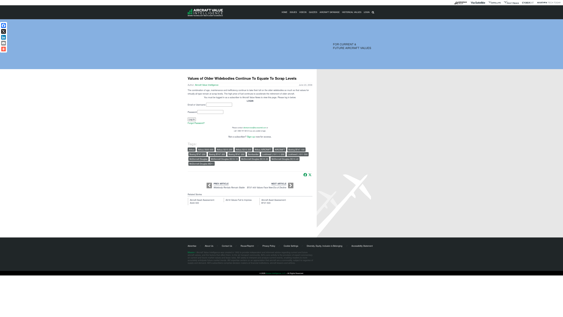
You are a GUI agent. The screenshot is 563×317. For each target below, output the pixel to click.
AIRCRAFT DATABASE (330, 12)
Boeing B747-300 (217, 154)
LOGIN (366, 12)
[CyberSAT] (528, 3)
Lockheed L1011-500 (298, 154)
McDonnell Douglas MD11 (201, 163)
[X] (310, 175)
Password (192, 112)
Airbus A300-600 (205, 149)
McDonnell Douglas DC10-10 (224, 158)
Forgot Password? (196, 123)
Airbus (192, 149)
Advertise (192, 245)
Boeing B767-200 (236, 154)
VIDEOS (303, 12)
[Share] (3, 49)
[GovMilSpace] (511, 2)
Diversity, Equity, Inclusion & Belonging (324, 245)
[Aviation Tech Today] (549, 2)
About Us (209, 245)
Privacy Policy (268, 245)
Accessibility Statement (362, 245)
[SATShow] (495, 2)
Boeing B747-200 (197, 154)
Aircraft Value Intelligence (206, 84)
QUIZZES (313, 12)
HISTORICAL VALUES (351, 12)
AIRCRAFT (280, 149)
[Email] (3, 43)
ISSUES (293, 12)
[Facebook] (305, 175)
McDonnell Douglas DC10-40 (285, 158)
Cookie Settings (291, 245)
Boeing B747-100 (296, 149)
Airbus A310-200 (224, 149)
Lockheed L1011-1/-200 (273, 154)
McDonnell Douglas (198, 158)
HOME (284, 12)
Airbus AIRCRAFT (263, 149)
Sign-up (251, 136)
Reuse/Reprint (247, 245)
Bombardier (253, 154)
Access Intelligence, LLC (275, 273)
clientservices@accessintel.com (254, 127)
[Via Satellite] (478, 3)
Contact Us (227, 245)
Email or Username (197, 104)
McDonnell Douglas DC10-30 (254, 158)
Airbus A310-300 (243, 149)
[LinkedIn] (3, 37)
